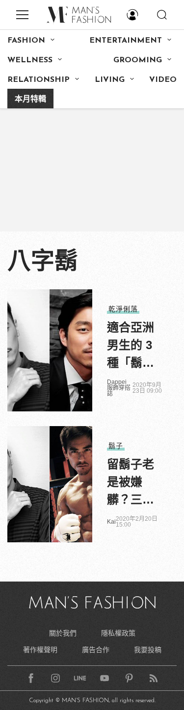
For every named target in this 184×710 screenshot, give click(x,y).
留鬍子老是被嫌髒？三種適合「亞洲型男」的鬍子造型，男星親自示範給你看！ (130, 482)
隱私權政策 (118, 633)
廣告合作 (95, 650)
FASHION (26, 41)
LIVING (110, 80)
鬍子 (115, 446)
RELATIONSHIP (38, 80)
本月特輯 (30, 99)
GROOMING (137, 60)
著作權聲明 (40, 650)
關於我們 (63, 633)
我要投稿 (147, 650)
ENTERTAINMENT (125, 41)
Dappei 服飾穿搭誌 (119, 388)
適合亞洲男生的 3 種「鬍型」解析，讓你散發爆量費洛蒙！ (133, 346)
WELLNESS (30, 60)
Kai (111, 521)
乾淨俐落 (123, 309)
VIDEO (163, 80)
